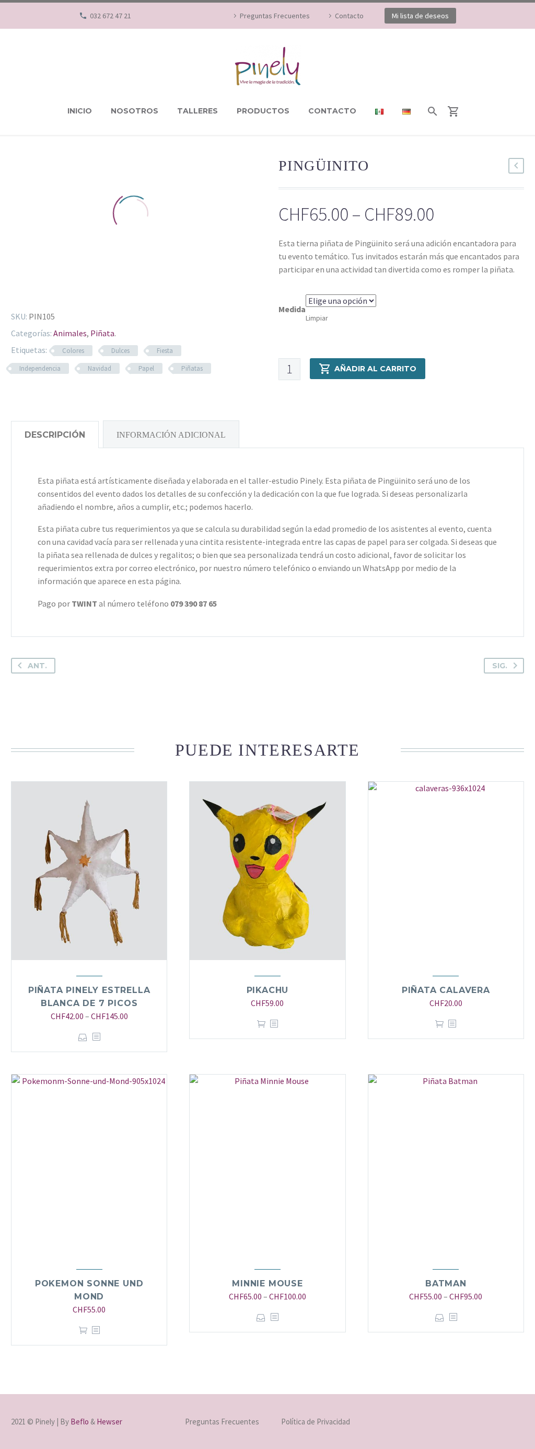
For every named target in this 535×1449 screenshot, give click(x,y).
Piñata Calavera (446, 990)
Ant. (37, 665)
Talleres (197, 111)
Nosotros (134, 111)
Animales (70, 333)
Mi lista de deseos (420, 15)
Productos (263, 111)
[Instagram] (188, 16)
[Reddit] (88, 291)
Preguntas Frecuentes (275, 15)
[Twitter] (28, 291)
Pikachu (268, 990)
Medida (292, 309)
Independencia (40, 368)
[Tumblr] (58, 291)
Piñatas (192, 368)
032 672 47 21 (110, 15)
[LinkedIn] (73, 291)
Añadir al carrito (375, 368)
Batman (446, 1283)
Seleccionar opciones (83, 1037)
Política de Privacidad (315, 1422)
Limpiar (317, 318)
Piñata (102, 333)
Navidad (99, 368)
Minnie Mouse (267, 1283)
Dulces (120, 350)
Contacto (349, 15)
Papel (146, 368)
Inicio (79, 111)
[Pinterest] (43, 291)
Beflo (80, 1422)
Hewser (109, 1422)
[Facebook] (173, 16)
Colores (73, 350)
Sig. (499, 665)
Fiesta (165, 350)
